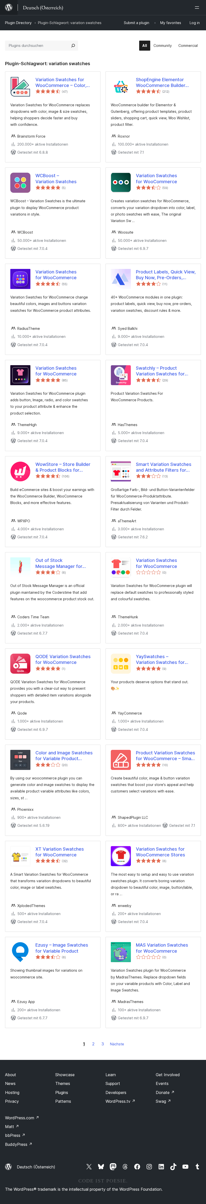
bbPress (15, 1135)
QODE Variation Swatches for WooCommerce (63, 659)
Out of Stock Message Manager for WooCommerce (58, 563)
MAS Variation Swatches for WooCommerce (162, 947)
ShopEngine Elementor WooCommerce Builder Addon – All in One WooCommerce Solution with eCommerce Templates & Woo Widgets (164, 82)
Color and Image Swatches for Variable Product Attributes (64, 756)
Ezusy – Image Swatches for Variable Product (61, 947)
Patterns (63, 1101)
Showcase (65, 1074)
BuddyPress (18, 1144)
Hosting (12, 1092)
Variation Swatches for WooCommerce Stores (160, 851)
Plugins (61, 1092)
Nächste (117, 1044)
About (10, 1074)
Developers (116, 1092)
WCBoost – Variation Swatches (56, 178)
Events (162, 1083)
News (10, 1083)
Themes (62, 1083)
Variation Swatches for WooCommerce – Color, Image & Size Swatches (60, 82)
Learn (111, 1074)
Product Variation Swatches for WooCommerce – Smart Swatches (165, 756)
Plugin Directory (18, 23)
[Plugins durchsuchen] (73, 46)
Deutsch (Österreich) (36, 1166)
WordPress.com (22, 1117)
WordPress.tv (120, 1101)
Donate (165, 1092)
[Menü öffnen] (198, 7)
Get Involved (168, 1074)
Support (113, 1083)
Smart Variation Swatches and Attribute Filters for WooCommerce (163, 467)
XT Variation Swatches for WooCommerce (59, 851)
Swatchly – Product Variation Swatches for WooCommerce (160, 371)
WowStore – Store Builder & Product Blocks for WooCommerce (62, 467)
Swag (163, 1101)
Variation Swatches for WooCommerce (156, 178)
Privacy (12, 1101)
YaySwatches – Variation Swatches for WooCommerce (160, 659)
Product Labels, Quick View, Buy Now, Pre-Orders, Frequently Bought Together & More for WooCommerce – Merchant (166, 275)
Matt (12, 1126)
